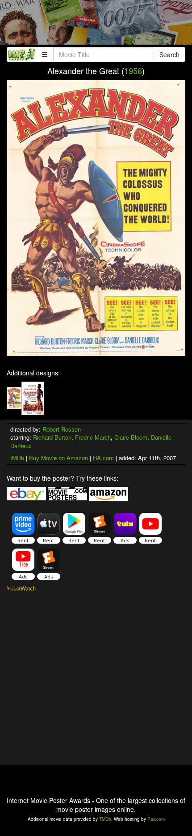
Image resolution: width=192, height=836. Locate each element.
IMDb (17, 457)
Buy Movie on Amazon (58, 457)
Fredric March (93, 437)
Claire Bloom (130, 437)
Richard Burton (52, 437)
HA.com (103, 457)
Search (169, 54)
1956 (133, 70)
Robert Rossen (61, 429)
